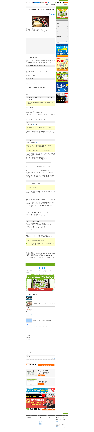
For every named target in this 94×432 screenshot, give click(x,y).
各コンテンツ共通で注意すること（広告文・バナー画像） (35, 48)
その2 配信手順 (30, 42)
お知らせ (62, 39)
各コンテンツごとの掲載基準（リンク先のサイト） (34, 43)
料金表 (34, 4)
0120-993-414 (33, 364)
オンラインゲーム (30, 47)
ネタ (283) (27, 354)
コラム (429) (27, 341)
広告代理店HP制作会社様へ (59, 5)
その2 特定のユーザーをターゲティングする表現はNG (35, 50)
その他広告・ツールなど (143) (29, 350)
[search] (67, 42)
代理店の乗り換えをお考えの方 (53, 5)
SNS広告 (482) (28, 348)
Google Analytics (62, 36)
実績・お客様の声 (41, 4)
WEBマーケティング (62, 28)
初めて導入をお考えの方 (47, 5)
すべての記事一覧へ (52, 358)
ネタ (62, 38)
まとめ (28, 51)
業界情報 (62, 23)
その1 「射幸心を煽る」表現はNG (33, 49)
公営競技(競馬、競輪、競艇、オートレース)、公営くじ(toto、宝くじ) (37, 44)
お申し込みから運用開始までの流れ (65, 5)
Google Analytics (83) (28, 352)
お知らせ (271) (28, 356)
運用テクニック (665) (28, 339)
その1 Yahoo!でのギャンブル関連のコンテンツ (34, 41)
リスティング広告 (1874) (29, 335)
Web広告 (62, 31)
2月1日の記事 (29, 33)
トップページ (28, 4)
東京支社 (57, 421)
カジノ (29, 45)
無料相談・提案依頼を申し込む (46, 365)
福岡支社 (57, 426)
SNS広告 (62, 33)
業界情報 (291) (28, 337)
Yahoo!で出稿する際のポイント (31, 40)
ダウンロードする (40, 375)
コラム (62, 26)
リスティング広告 (62, 21)
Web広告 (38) (27, 346)
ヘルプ (28, 99)
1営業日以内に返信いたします (40, 264)
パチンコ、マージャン (31, 46)
